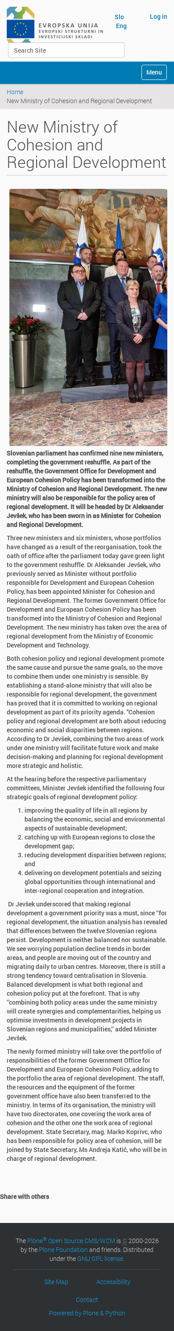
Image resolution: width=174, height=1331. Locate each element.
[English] (55, 26)
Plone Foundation (63, 1249)
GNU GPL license (100, 1258)
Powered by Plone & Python (87, 1313)
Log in (158, 16)
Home (15, 92)
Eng (121, 25)
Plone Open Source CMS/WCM (71, 1240)
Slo (119, 17)
